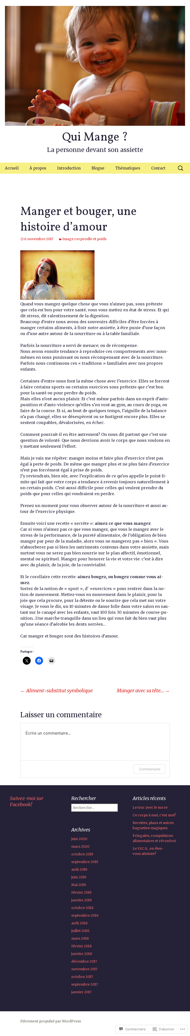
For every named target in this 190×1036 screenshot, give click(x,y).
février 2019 (81, 892)
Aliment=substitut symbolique (56, 690)
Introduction (69, 168)
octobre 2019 (82, 854)
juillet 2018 (80, 931)
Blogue (98, 168)
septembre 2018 (84, 915)
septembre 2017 (84, 984)
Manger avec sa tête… (143, 690)
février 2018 (81, 946)
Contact (158, 168)
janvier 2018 (81, 953)
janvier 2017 (81, 992)
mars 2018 (80, 938)
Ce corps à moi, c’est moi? (154, 815)
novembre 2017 (84, 969)
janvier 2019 (81, 900)
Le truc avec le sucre (150, 807)
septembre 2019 (84, 862)
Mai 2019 (78, 885)
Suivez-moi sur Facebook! (26, 801)
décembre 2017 (84, 961)
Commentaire (149, 769)
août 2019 (79, 869)
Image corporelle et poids (84, 239)
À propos (37, 168)
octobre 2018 (82, 908)
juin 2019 (78, 877)
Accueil (12, 168)
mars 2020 (80, 846)
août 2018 (79, 923)
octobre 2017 (82, 976)
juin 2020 (79, 839)
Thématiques (127, 168)
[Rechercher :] (181, 168)
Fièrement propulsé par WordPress (50, 1021)
